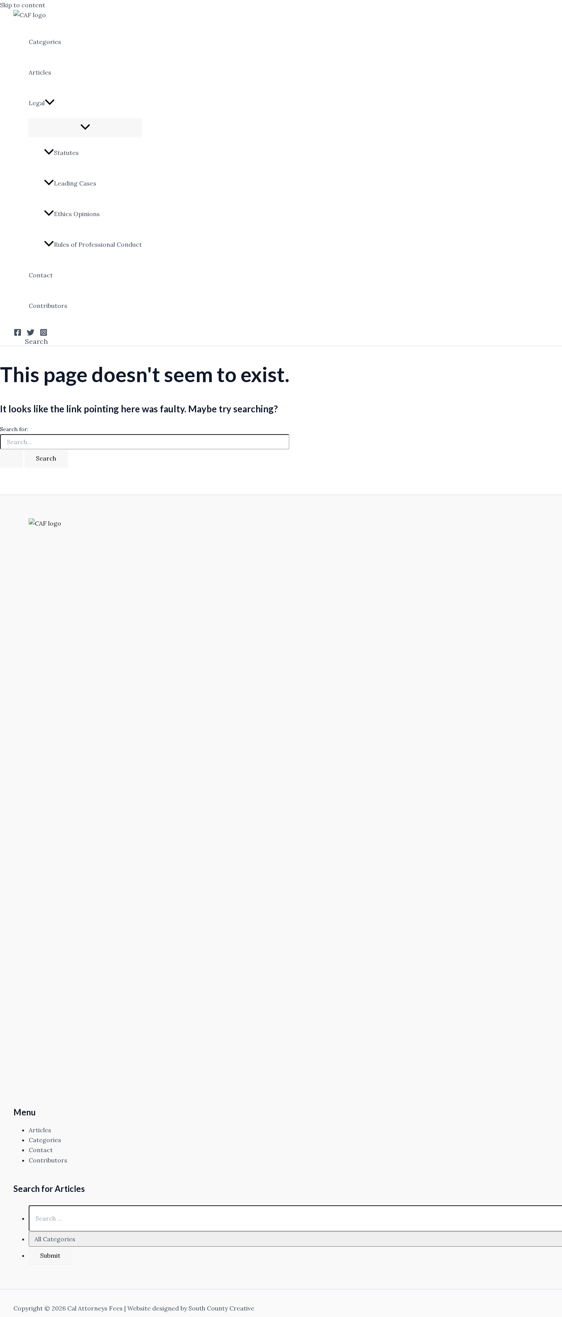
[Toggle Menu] (85, 127)
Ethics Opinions (77, 214)
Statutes (66, 152)
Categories (45, 42)
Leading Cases (75, 183)
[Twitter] (30, 334)
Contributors (48, 305)
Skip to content (22, 5)
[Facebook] (17, 334)
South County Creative (221, 1308)
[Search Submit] (11, 458)
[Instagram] (43, 334)
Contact (41, 275)
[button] (50, 103)
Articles (40, 72)
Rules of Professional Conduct (98, 244)
